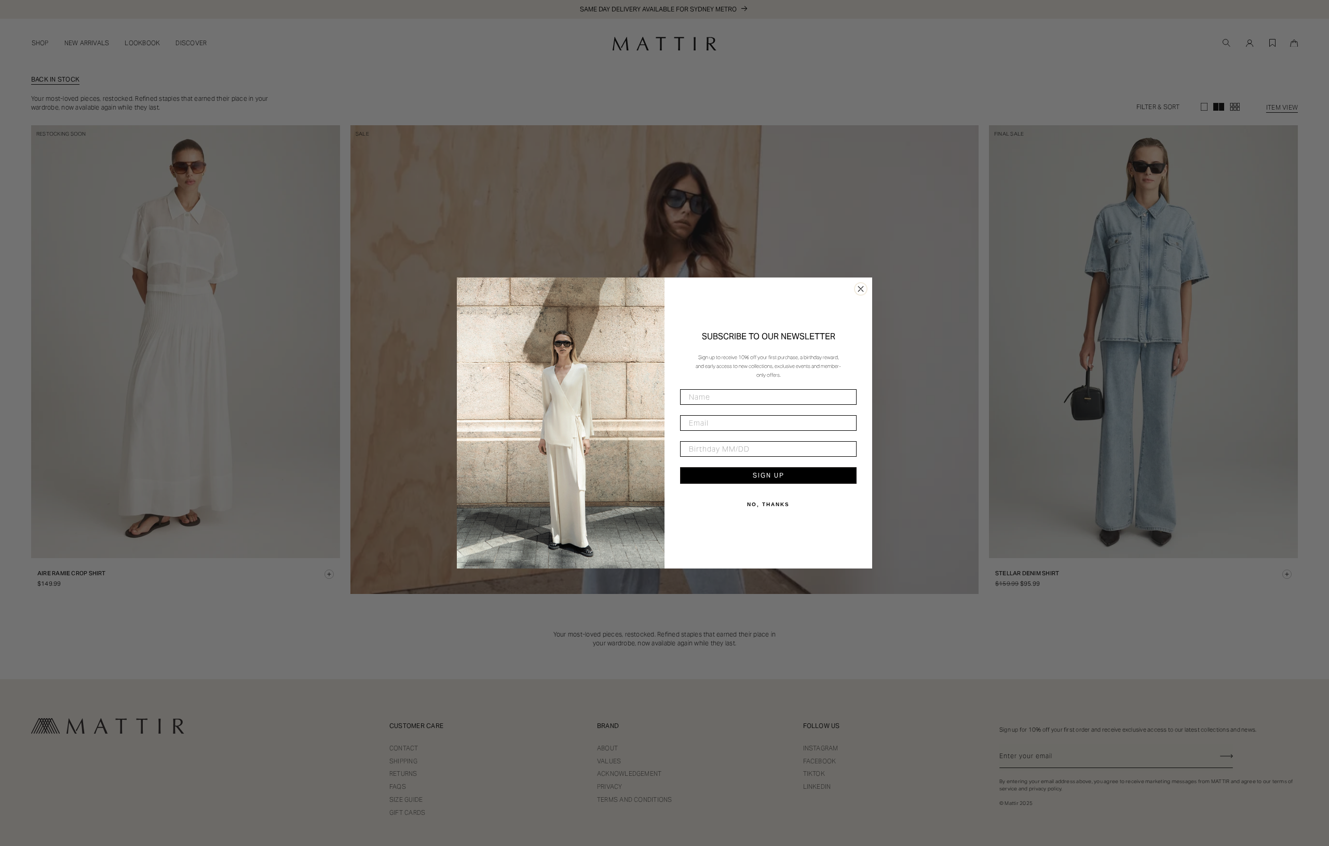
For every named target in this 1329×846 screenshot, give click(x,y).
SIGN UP (768, 475)
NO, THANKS (768, 504)
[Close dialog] (861, 289)
